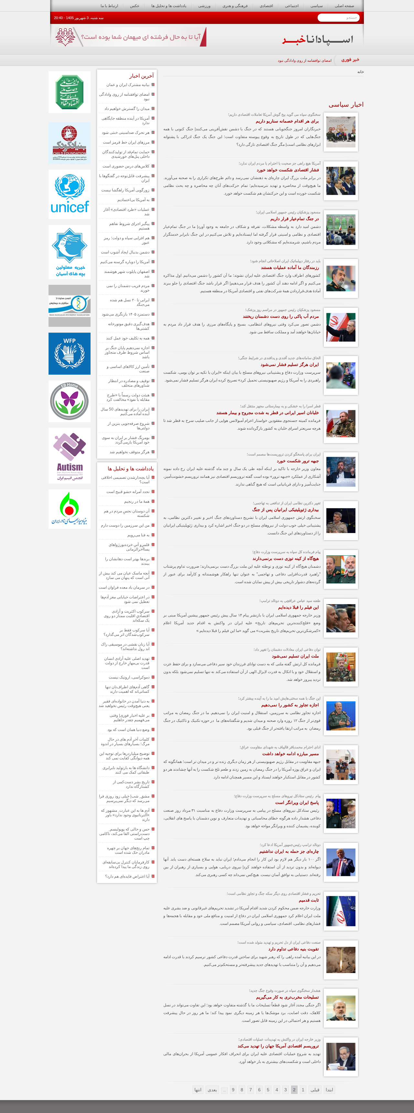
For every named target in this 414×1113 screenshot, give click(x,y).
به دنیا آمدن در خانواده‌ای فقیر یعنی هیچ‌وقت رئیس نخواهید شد (124, 703)
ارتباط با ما (109, 6)
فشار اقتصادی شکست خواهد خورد (288, 169)
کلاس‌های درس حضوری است (126, 166)
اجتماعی (292, 6)
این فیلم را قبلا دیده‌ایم (298, 607)
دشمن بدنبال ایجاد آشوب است (125, 252)
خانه (360, 72)
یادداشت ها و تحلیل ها (168, 6)
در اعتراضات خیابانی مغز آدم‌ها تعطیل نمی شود (125, 599)
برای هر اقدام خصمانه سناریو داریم (287, 121)
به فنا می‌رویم (138, 535)
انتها (198, 1089)
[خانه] (317, 44)
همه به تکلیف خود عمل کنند (127, 338)
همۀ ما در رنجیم (136, 501)
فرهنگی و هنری (235, 6)
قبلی (315, 1089)
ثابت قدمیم (309, 900)
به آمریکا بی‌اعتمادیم (133, 200)
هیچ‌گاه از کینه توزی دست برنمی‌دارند (286, 558)
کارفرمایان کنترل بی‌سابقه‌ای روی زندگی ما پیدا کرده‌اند (126, 864)
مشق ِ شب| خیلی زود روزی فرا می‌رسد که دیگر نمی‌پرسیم (124, 798)
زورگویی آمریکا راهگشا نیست (125, 190)
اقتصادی (266, 6)
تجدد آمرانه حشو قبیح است (127, 491)
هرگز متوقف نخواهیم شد (129, 452)
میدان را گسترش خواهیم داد (126, 108)
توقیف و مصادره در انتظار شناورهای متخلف (128, 383)
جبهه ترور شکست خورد (298, 460)
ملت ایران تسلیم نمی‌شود (295, 656)
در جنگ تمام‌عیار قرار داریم (294, 218)
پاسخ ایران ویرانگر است (297, 802)
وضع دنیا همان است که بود (128, 729)
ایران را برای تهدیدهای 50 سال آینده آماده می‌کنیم (125, 411)
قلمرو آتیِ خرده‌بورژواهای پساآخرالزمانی (129, 546)
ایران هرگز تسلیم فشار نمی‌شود (290, 364)
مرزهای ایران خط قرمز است (126, 142)
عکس (134, 6)
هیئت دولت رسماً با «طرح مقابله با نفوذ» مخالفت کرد (127, 397)
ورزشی (204, 6)
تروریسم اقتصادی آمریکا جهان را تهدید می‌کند (278, 1045)
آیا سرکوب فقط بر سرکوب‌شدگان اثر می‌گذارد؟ (126, 632)
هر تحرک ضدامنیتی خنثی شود (125, 132)
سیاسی (316, 6)
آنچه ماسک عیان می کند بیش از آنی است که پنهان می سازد (124, 575)
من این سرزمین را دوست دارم (125, 525)
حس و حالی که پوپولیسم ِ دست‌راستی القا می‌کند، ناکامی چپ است (124, 833)
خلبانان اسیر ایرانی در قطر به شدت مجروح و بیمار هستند (267, 412)
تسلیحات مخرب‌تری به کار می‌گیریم (287, 997)
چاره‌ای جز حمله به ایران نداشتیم (289, 851)
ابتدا (329, 1089)
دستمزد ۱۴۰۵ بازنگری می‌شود (125, 314)
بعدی (212, 1089)
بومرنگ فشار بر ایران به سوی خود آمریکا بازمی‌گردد (125, 439)
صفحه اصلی (344, 6)
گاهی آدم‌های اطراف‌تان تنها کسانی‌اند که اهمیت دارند (127, 689)
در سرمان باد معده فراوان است (124, 587)
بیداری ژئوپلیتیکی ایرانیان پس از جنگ (285, 509)
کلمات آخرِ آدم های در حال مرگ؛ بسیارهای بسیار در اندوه (125, 741)
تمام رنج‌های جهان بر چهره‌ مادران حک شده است (128, 850)
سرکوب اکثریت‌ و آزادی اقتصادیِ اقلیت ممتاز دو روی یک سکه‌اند (126, 616)
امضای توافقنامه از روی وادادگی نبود (305, 60)
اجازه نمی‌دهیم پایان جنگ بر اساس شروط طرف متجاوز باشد (127, 352)
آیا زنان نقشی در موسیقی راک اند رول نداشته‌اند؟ (125, 646)
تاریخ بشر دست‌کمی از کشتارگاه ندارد (131, 784)
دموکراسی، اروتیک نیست (129, 677)
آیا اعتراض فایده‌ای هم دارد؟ (127, 876)
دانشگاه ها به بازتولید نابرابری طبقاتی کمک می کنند (126, 770)
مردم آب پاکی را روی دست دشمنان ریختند (281, 316)
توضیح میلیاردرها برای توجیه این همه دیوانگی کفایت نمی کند (124, 755)
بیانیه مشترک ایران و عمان (127, 84)
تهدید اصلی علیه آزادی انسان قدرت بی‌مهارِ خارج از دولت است (126, 663)
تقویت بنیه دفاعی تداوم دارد (293, 949)
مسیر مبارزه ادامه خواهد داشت (290, 753)
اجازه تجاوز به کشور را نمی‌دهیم (290, 704)
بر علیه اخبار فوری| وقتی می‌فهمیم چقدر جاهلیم (129, 717)
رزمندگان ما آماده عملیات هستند (290, 267)
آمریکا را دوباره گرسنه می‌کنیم (124, 262)
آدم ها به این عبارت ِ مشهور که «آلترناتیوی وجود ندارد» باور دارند (125, 815)
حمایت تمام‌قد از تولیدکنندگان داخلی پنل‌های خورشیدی (125, 154)
